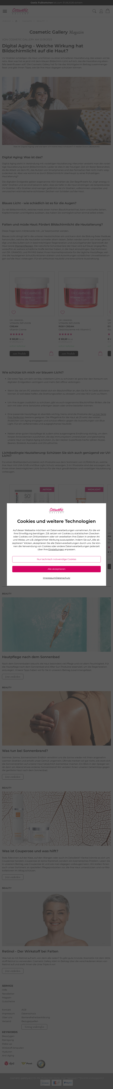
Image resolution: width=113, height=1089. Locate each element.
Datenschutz (63, 578)
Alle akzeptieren (56, 569)
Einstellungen (56, 549)
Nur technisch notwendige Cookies (56, 559)
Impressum (49, 578)
